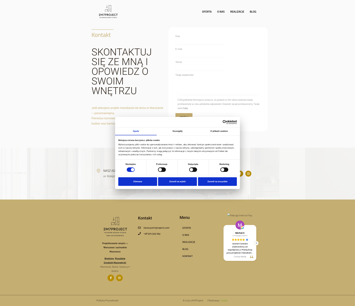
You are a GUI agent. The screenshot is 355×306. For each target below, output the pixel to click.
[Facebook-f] (240, 174)
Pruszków (120, 258)
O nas (221, 11)
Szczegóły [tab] (178, 131)
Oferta (207, 11)
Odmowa (137, 181)
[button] (256, 243)
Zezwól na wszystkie (217, 181)
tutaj (185, 108)
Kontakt (187, 256)
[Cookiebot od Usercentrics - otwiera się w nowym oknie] (225, 122)
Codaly (224, 300)
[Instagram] (248, 174)
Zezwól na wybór (177, 181)
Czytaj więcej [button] (240, 256)
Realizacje (237, 11)
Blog (253, 11)
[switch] (162, 170)
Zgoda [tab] (136, 131)
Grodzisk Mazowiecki (115, 262)
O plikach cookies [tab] (219, 131)
